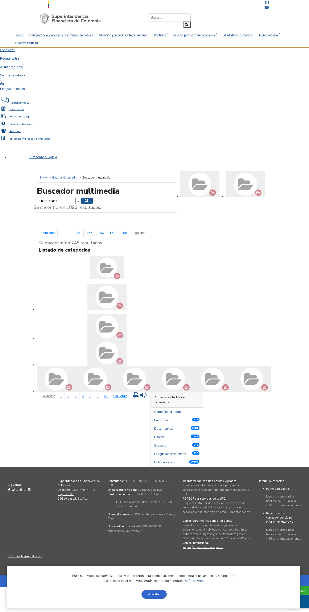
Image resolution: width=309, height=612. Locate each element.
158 (124, 233)
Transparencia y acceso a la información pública (61, 35)
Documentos (176, 428)
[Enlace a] (9, 489)
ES (267, 7)
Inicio (19, 35)
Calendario (176, 420)
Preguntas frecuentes (176, 454)
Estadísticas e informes (238, 35)
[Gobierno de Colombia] (59, 3)
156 (101, 233)
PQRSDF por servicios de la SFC (204, 499)
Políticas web (194, 581)
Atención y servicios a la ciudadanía (123, 35)
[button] (79, 200)
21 (106, 396)
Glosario (176, 445)
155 (89, 233)
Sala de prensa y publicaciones (194, 35)
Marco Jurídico (268, 35)
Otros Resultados (168, 411)
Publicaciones (176, 462)
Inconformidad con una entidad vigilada (209, 481)
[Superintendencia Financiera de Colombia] (70, 18)
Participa (160, 35)
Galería (176, 437)
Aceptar (154, 594)
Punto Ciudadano (277, 489)
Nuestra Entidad (26, 43)
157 (112, 233)
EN (267, 2)
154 (78, 233)
